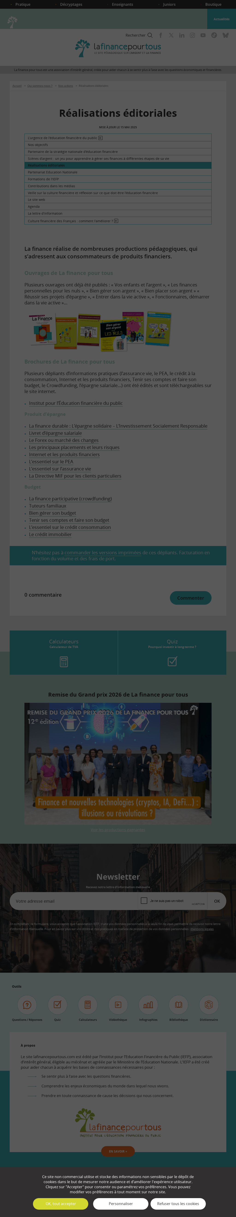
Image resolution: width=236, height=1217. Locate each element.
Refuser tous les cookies (178, 1203)
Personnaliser (121, 1203)
